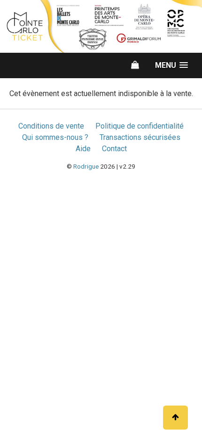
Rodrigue (86, 166)
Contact (114, 148)
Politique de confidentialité (139, 126)
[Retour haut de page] (175, 418)
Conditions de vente (51, 126)
